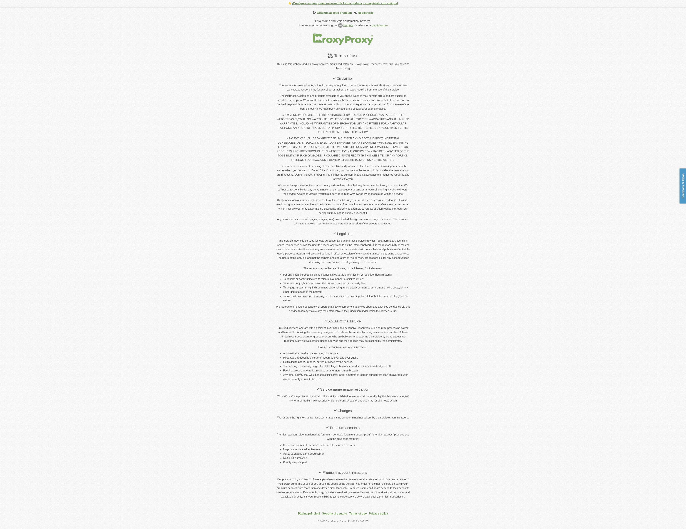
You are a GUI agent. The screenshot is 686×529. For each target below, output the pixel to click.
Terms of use (358, 513)
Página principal (309, 513)
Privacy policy (378, 513)
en (340, 25)
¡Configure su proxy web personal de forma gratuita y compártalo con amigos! (345, 3)
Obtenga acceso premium (334, 12)
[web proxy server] (343, 38)
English (348, 25)
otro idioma (379, 25)
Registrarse (366, 12)
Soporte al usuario (334, 513)
